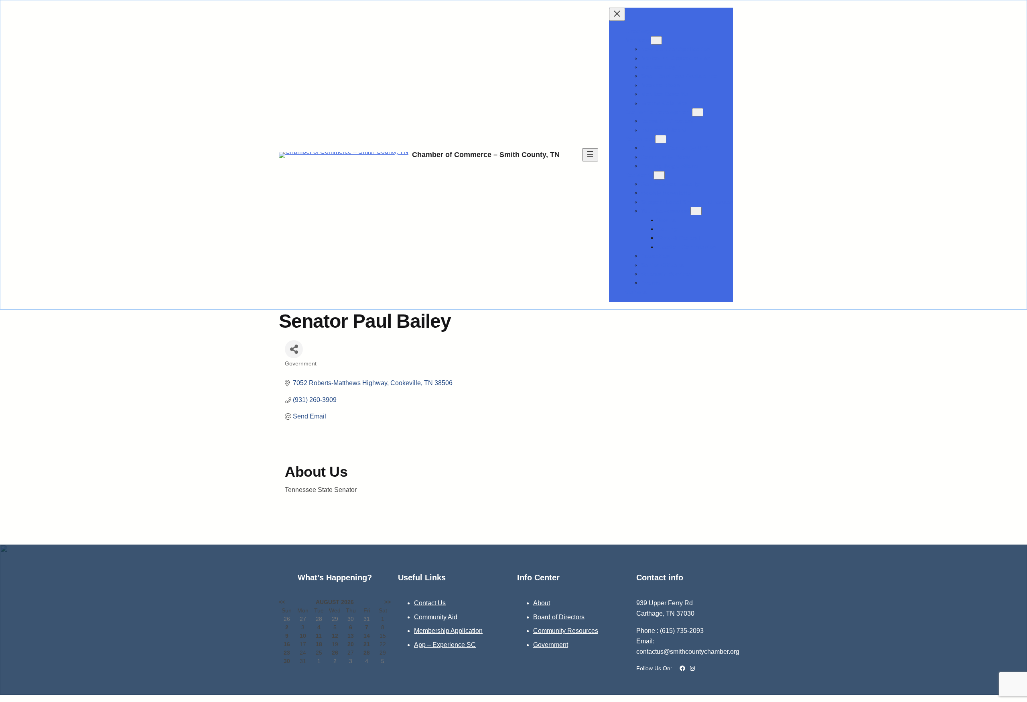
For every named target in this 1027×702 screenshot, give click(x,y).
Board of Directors (559, 617)
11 (319, 636)
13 (350, 636)
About (541, 603)
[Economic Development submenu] (697, 112)
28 (366, 652)
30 (287, 661)
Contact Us (430, 603)
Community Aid (435, 617)
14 (366, 636)
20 (350, 644)
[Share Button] (294, 349)
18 (319, 644)
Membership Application (448, 630)
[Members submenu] (656, 40)
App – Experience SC (445, 644)
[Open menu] (590, 154)
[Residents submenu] (659, 175)
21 (366, 644)
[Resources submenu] (660, 139)
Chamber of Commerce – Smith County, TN (486, 155)
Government (550, 644)
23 (287, 652)
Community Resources (565, 630)
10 (303, 636)
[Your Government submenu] (696, 211)
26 (335, 652)
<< (282, 602)
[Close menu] (617, 14)
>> (387, 602)
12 (335, 636)
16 (287, 644)
